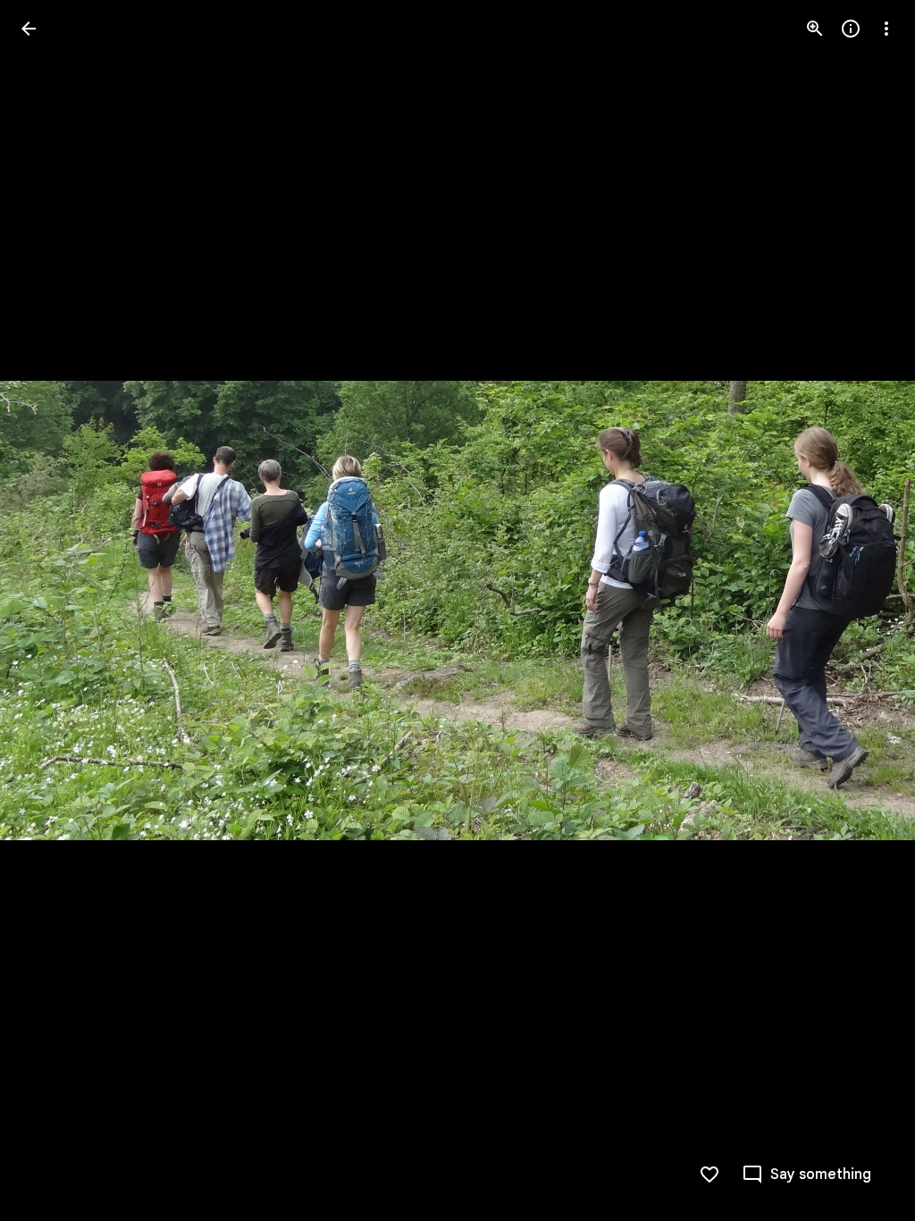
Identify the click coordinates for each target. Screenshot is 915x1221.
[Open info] (851, 28)
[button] (50, 610)
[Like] (709, 1174)
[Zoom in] (815, 28)
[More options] (886, 28)
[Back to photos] (28, 28)
